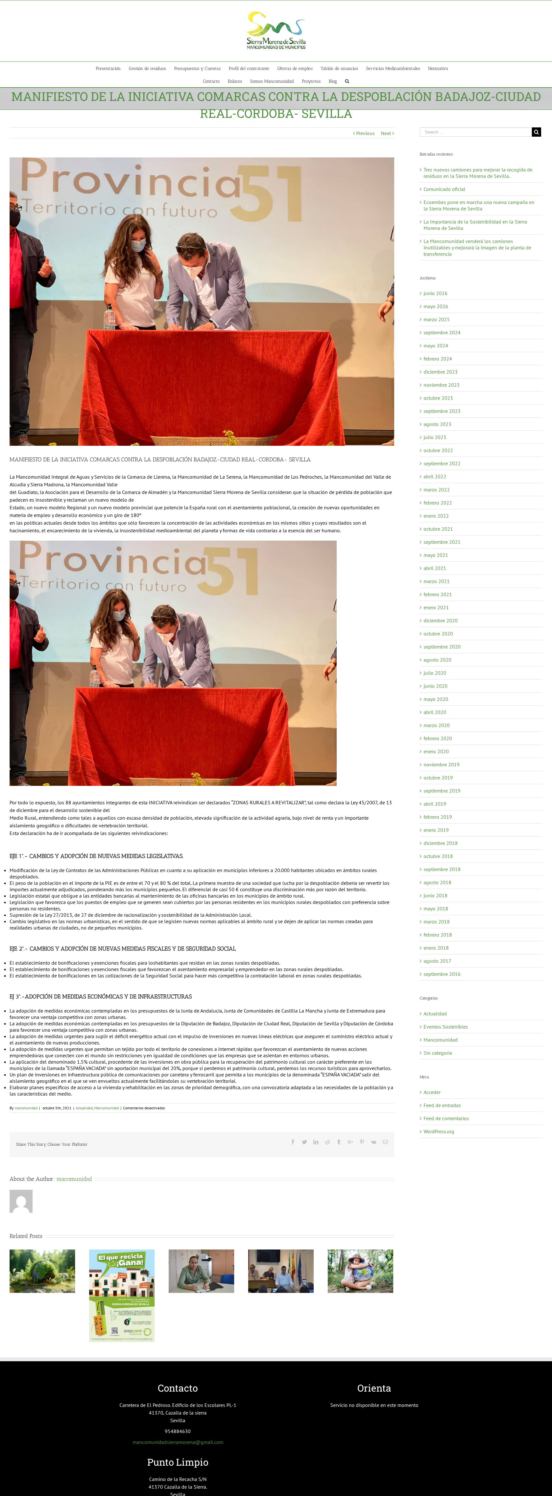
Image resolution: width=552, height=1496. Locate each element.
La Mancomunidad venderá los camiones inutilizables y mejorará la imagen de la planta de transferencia (477, 247)
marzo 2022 (437, 489)
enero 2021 (436, 607)
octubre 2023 (438, 398)
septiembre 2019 (442, 790)
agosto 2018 (437, 882)
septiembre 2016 (442, 974)
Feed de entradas (442, 1105)
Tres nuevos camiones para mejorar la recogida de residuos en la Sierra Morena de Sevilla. (478, 172)
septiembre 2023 (442, 411)
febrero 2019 (438, 817)
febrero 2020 (438, 738)
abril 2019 (435, 804)
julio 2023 (435, 437)
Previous (365, 133)
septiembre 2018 (442, 869)
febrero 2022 (438, 502)
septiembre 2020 (442, 646)
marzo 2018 (437, 921)
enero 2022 (436, 516)
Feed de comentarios (446, 1118)
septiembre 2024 (442, 332)
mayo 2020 (436, 699)
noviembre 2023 (442, 385)
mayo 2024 (436, 345)
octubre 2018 (438, 856)
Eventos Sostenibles (446, 1026)
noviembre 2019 (442, 764)
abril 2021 (435, 568)
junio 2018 (436, 895)
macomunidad (26, 1107)
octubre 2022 (438, 450)
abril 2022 (435, 476)
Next (386, 133)
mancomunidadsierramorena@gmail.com (178, 1442)
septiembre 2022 (442, 463)
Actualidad (84, 1107)
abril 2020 (435, 712)
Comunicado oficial (444, 189)
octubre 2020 (438, 633)
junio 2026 (436, 293)
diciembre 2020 (441, 620)
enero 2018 (436, 948)
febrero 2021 (438, 594)
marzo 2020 (437, 725)
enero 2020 (436, 751)
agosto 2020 (437, 660)
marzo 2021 (437, 581)
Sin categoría (438, 1053)
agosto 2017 (437, 961)
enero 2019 (436, 830)
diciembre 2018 (441, 843)
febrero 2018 (438, 934)
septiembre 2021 (442, 542)
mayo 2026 (436, 306)
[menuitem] (112, 68)
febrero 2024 (438, 358)
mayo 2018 (436, 908)
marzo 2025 (437, 319)
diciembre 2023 (441, 371)
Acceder (432, 1092)
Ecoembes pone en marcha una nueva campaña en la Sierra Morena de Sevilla (479, 205)
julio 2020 (435, 673)
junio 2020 (436, 686)
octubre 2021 (438, 529)
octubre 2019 (438, 777)
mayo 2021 (436, 555)
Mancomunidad (106, 1107)
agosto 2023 (437, 424)
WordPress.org (439, 1131)
